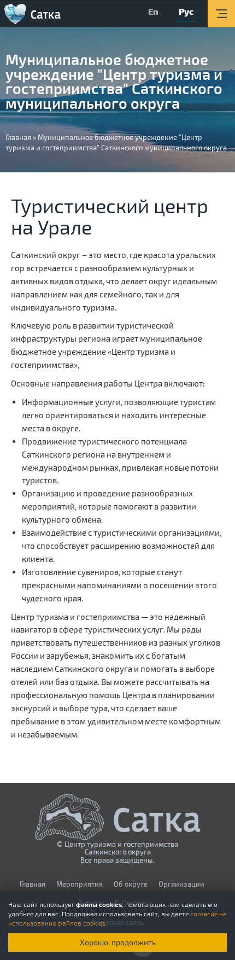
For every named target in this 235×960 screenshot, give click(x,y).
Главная (18, 137)
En (153, 11)
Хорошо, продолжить (118, 942)
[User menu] (221, 13)
